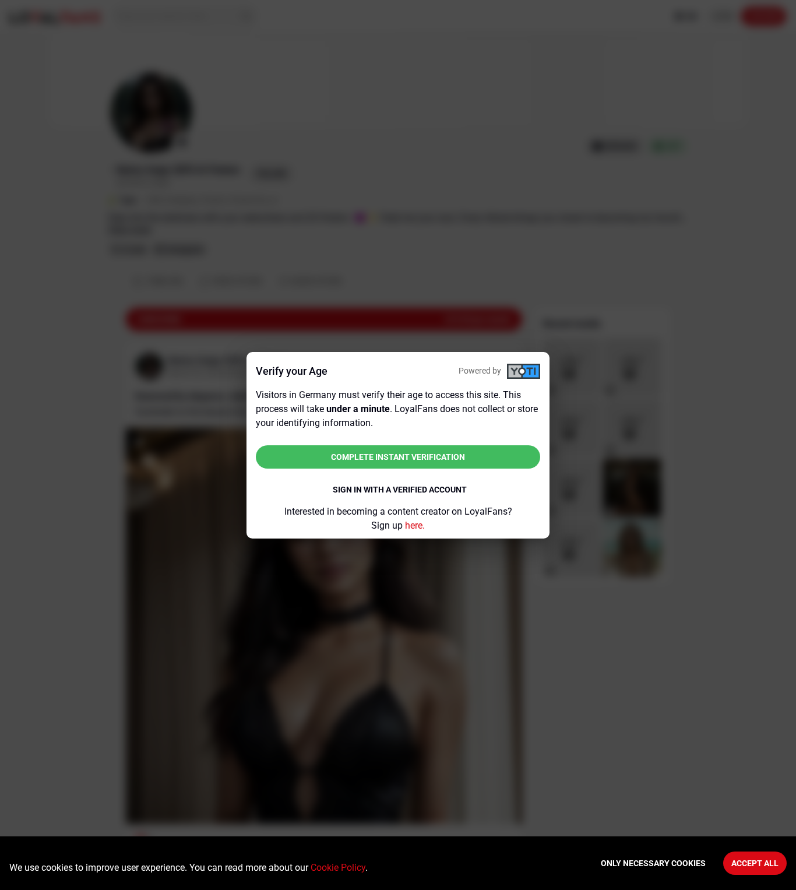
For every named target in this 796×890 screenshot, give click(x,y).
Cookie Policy (338, 867)
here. (415, 525)
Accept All (755, 863)
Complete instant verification (398, 457)
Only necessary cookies (653, 863)
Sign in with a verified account (400, 489)
